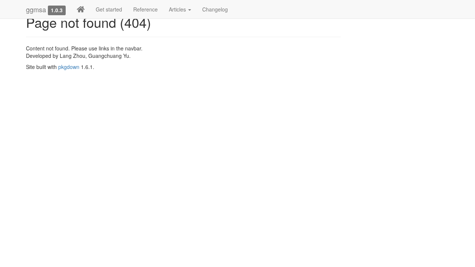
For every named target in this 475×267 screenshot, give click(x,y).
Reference (145, 9)
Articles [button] (178, 9)
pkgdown (68, 66)
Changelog (215, 9)
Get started (109, 9)
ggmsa (36, 9)
